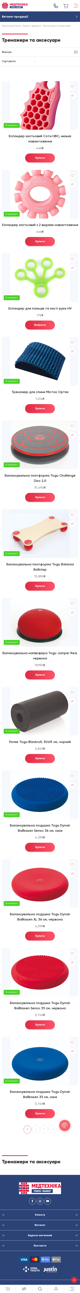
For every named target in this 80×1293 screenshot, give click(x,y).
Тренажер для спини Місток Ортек (40, 392)
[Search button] (40, 1289)
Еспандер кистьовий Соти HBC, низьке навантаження (40, 138)
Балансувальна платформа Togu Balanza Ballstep (40, 567)
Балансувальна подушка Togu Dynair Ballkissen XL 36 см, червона (40, 916)
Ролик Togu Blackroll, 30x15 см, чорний (40, 742)
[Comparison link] (24, 1289)
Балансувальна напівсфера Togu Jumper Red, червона (40, 655)
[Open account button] (56, 1289)
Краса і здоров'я (32, 25)
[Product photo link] (40, 105)
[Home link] (15, 6)
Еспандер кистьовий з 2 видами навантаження (40, 225)
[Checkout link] (66, 6)
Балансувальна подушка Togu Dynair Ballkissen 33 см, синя (40, 1094)
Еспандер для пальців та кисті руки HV (40, 308)
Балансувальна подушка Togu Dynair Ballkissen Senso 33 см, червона (40, 1005)
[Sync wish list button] (72, 87)
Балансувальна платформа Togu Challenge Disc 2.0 (40, 478)
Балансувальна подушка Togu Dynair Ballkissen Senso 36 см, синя (40, 828)
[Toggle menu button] (75, 6)
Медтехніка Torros (11, 25)
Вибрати (40, 325)
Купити (40, 157)
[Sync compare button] (72, 95)
